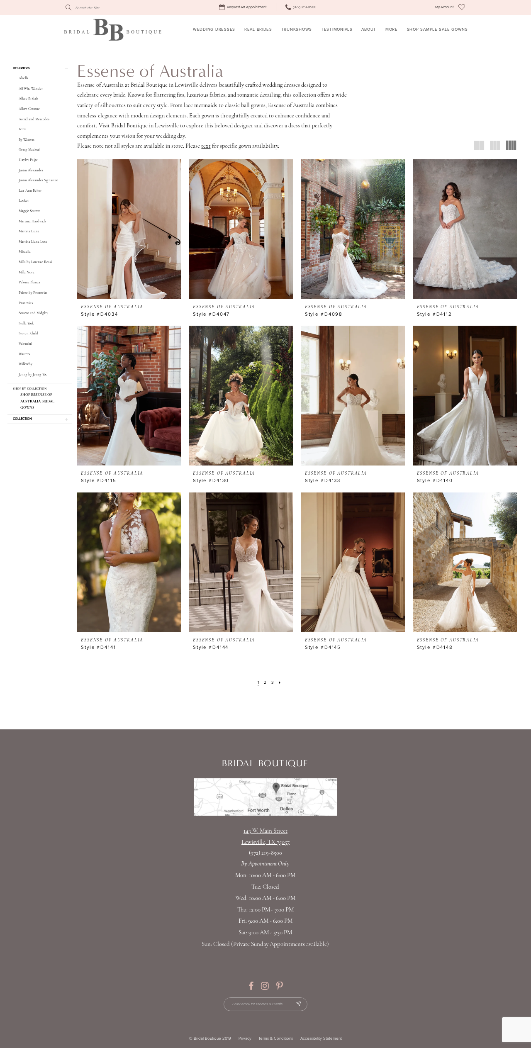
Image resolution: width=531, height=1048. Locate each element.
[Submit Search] (68, 7)
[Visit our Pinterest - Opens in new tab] (279, 986)
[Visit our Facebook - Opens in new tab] (250, 986)
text (205, 146)
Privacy (245, 1038)
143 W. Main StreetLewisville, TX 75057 (265, 837)
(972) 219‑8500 (266, 853)
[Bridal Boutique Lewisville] (112, 29)
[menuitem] (244, 7)
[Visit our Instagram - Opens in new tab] (265, 986)
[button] (444, 7)
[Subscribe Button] (298, 1004)
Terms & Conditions (275, 1038)
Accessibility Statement (321, 1038)
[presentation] (129, 229)
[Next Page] (280, 683)
